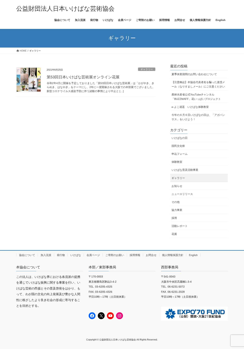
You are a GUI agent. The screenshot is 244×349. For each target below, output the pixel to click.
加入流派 (46, 255)
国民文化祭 (178, 145)
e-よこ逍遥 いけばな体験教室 (190, 106)
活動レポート (180, 225)
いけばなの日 (180, 137)
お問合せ (151, 255)
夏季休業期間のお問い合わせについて (194, 74)
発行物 (61, 255)
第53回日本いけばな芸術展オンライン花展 (83, 77)
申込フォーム (180, 153)
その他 (176, 202)
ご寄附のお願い (114, 255)
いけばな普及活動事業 (185, 169)
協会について (27, 255)
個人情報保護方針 (172, 255)
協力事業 (177, 209)
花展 (174, 233)
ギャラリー (146, 69)
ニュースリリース (182, 194)
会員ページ (93, 255)
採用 (174, 217)
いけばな (75, 255)
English (193, 255)
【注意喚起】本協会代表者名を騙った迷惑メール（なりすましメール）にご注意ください (198, 84)
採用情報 (135, 255)
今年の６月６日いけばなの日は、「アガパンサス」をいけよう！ (198, 117)
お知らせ (177, 186)
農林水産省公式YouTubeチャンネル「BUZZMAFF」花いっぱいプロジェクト (196, 96)
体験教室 (177, 161)
